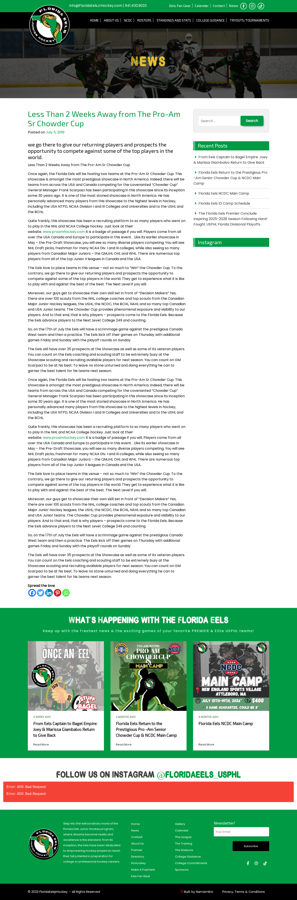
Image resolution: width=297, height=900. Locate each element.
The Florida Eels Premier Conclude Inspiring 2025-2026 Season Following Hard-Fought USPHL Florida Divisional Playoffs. (231, 219)
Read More (41, 744)
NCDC (128, 20)
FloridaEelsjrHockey (53, 892)
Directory (137, 857)
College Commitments (191, 863)
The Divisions (184, 850)
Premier (136, 850)
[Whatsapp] (66, 593)
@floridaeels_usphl (199, 775)
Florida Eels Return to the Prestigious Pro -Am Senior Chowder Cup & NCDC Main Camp (230, 178)
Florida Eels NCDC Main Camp (224, 193)
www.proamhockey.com (64, 231)
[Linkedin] (49, 593)
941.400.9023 (136, 5)
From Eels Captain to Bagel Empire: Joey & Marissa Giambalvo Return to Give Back (231, 160)
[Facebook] (32, 593)
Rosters (144, 20)
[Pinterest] (57, 593)
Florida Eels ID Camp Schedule (224, 203)
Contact (219, 5)
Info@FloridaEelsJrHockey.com (95, 5)
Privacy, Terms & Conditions (243, 892)
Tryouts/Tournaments (249, 20)
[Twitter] (40, 593)
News (233, 5)
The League (183, 837)
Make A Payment (143, 870)
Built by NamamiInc (199, 892)
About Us (111, 20)
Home (94, 20)
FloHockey (138, 863)
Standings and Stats (174, 20)
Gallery (180, 824)
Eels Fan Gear (180, 5)
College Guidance (210, 20)
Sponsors (182, 870)
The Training (183, 843)
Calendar (202, 5)
